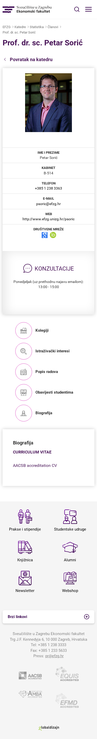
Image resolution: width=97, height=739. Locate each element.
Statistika (37, 27)
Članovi (53, 27)
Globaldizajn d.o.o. (49, 728)
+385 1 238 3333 (52, 645)
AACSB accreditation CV (35, 465)
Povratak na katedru (31, 59)
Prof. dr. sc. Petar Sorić (19, 32)
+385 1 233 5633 (53, 650)
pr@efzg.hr (54, 656)
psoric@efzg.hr (48, 204)
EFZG (7, 27)
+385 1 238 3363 (48, 188)
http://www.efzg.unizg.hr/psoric (48, 219)
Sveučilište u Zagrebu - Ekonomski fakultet (27, 9)
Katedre (20, 27)
